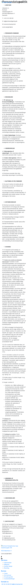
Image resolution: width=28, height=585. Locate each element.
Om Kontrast (7, 575)
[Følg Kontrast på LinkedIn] (14, 558)
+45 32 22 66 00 (6, 584)
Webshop (6, 564)
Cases (6, 573)
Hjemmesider (7, 562)
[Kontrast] (6, 2)
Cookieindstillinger (9, 578)
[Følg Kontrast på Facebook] (14, 557)
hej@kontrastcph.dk (17, 584)
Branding (6, 568)
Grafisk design (8, 566)
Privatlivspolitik (8, 577)
